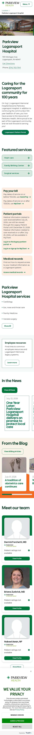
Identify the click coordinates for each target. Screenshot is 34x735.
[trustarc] (28, 733)
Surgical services (11, 173)
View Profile (17, 559)
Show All (7, 326)
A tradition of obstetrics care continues (14, 483)
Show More (17, 667)
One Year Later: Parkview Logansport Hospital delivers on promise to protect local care (15, 415)
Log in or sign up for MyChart (15, 248)
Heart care (9, 158)
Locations (5, 10)
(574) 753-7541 (15, 68)
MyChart (17, 204)
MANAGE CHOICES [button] (17, 715)
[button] (31, 671)
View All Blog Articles (12, 451)
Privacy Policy (19, 710)
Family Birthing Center (14, 166)
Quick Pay (24, 197)
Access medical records (13, 272)
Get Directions (8, 64)
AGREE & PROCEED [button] (17, 721)
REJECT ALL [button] (17, 727)
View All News (9, 390)
